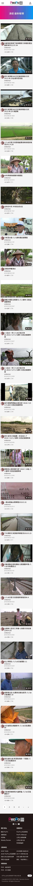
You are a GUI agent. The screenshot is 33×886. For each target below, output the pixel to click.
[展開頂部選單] (30, 3)
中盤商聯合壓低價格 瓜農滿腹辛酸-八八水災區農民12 (17, 565)
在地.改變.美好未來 (22, 857)
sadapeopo (7, 47)
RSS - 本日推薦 (6, 870)
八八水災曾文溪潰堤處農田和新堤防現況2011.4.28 (18, 143)
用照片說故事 (5, 859)
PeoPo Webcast (21, 835)
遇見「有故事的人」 (22, 859)
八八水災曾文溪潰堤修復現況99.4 (16, 597)
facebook (14, 824)
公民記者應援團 (21, 837)
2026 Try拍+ (5, 851)
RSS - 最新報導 (6, 867)
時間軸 (3, 837)
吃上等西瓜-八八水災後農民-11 (15, 661)
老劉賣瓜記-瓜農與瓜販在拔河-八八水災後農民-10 (18, 693)
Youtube (19, 824)
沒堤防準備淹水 (10, 268)
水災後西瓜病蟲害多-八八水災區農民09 (17, 726)
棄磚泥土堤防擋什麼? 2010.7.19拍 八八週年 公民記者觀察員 (17, 470)
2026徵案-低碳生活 (22, 851)
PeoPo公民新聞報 (22, 832)
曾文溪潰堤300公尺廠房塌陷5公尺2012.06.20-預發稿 (16, 110)
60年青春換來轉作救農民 (13, 175)
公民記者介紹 (20, 840)
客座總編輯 (19, 843)
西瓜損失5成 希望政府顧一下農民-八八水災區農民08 (17, 759)
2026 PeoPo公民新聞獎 (8, 854)
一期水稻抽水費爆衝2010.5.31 (15, 502)
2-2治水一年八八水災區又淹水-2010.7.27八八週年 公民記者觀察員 (17, 335)
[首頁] (16, 3)
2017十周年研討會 (22, 854)
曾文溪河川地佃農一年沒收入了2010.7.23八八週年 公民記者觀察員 (17, 437)
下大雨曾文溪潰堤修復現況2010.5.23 (17, 533)
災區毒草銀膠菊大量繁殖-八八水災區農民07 (17, 793)
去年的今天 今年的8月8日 (13, 206)
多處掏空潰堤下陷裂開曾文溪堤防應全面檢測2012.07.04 (18, 44)
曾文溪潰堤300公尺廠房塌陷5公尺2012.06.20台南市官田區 (16, 77)
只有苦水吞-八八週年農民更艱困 (16, 237)
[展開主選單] (2, 3)
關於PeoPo (4, 832)
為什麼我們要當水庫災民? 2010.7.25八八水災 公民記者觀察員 (17, 404)
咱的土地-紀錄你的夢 (7, 857)
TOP (30, 875)
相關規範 (4, 835)
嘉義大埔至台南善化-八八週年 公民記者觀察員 (17, 301)
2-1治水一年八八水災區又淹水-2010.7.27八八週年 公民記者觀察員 (17, 370)
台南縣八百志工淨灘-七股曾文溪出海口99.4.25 (17, 629)
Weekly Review (6, 840)
